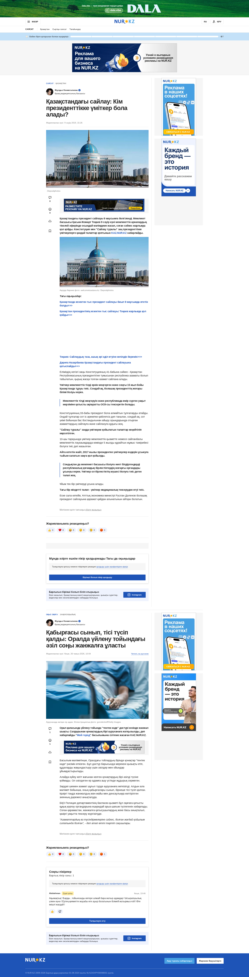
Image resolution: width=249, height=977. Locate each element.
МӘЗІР (35, 22)
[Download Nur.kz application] (124, 8)
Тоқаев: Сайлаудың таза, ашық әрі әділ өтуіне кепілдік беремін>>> (101, 356)
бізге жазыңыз (93, 510)
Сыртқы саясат (59, 29)
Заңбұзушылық (68, 615)
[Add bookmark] (50, 230)
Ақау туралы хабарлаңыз (179, 961)
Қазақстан (45, 29)
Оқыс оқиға (52, 615)
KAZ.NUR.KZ (119, 232)
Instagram (137, 595)
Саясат (29, 29)
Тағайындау (75, 29)
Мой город (83, 735)
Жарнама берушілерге (210, 961)
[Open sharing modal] (50, 220)
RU (205, 22)
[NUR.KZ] (124, 21)
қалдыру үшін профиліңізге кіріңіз (112, 566)
